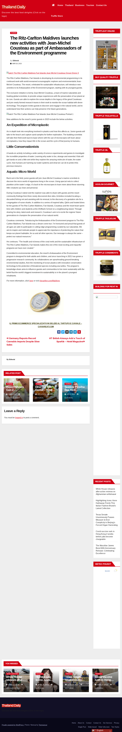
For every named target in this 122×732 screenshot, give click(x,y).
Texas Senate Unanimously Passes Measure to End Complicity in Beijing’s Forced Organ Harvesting (107, 520)
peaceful (39, 673)
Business (79, 5)
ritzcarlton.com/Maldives (50, 281)
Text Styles (115, 727)
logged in (19, 418)
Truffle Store (57, 16)
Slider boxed (92, 727)
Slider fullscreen (103, 727)
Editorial (16, 60)
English (99, 730)
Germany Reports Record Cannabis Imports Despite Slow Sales (23, 341)
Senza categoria (12, 673)
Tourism (90, 5)
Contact (89, 723)
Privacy (116, 723)
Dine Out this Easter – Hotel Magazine (43, 389)
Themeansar (43, 725)
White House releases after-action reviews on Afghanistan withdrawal (106, 491)
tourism (13, 33)
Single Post (82, 727)
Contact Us (101, 5)
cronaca (69, 673)
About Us (81, 723)
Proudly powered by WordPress (13, 725)
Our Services (107, 723)
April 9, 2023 (14, 684)
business (99, 673)
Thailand (69, 5)
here (31, 281)
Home (60, 5)
